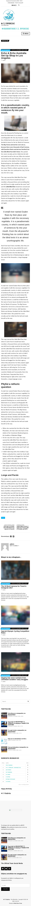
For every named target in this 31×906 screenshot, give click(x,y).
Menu (26, 33)
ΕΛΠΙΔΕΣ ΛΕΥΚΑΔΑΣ (10, 779)
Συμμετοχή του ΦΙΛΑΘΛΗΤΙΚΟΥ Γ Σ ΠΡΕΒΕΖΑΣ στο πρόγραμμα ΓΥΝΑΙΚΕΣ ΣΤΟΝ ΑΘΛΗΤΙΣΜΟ (18, 723)
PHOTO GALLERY (19, 2)
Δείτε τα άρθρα (14, 545)
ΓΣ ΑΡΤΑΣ (8, 776)
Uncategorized (5, 50)
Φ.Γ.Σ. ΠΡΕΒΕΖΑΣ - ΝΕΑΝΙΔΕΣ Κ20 (13, 767)
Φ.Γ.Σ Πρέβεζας (8, 23)
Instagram (14, 5)
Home (3, 517)
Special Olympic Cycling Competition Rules (15, 632)
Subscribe (5, 889)
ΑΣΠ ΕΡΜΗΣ (8, 769)
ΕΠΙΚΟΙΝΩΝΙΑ (11, 2)
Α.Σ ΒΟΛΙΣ (8, 781)
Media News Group (18, 903)
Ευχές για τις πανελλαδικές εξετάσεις (19, 42)
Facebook (12, 5)
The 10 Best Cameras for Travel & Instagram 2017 (13, 587)
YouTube (15, 5)
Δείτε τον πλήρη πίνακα (24, 784)
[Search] (28, 701)
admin (4, 60)
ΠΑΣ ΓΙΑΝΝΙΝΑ (9, 765)
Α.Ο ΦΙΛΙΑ (8, 774)
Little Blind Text (10, 186)
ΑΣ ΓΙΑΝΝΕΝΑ (9, 772)
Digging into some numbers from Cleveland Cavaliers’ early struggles (14, 678)
